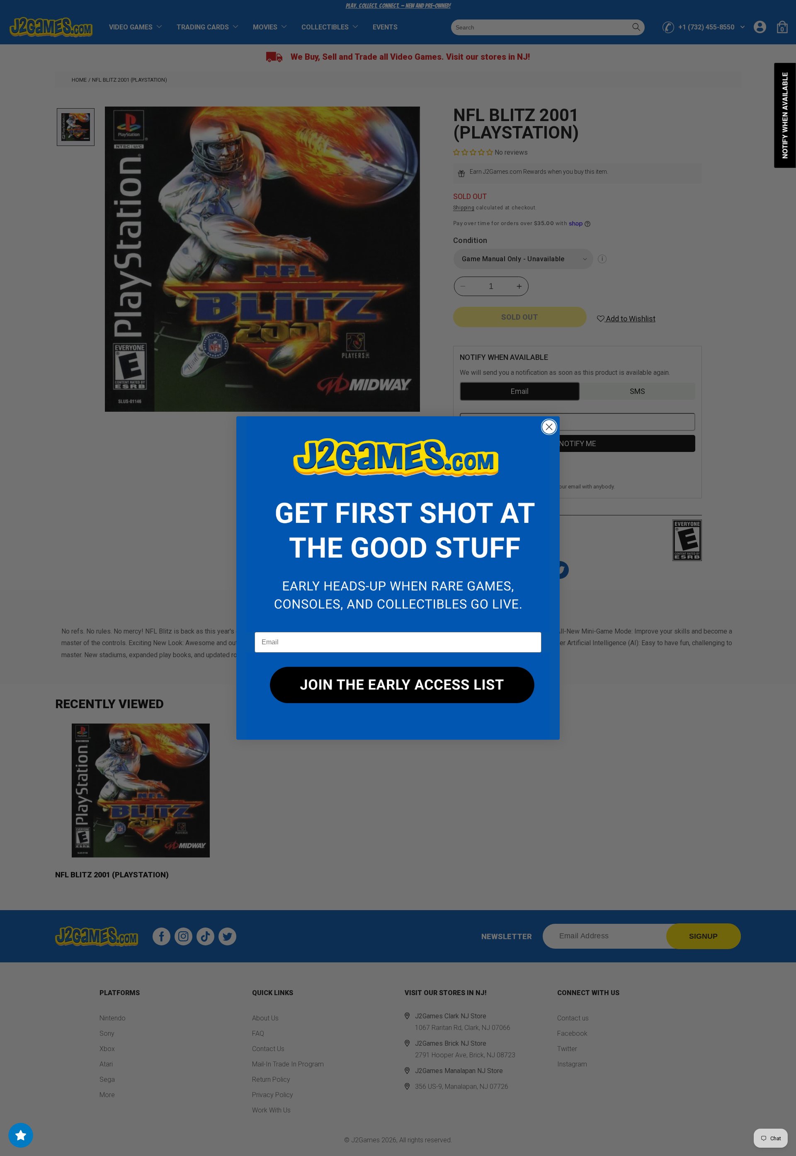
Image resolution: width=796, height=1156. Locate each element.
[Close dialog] (549, 427)
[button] (398, 524)
